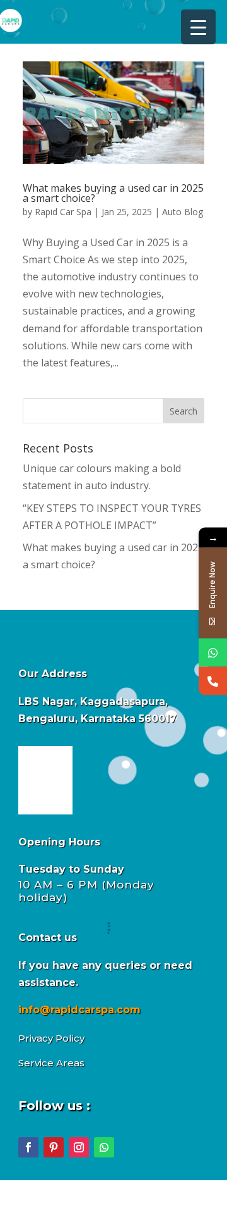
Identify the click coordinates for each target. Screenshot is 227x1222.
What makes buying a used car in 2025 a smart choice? (113, 193)
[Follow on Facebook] (28, 1147)
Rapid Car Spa (63, 212)
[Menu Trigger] (198, 26)
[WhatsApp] (213, 652)
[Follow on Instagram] (79, 1147)
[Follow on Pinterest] (54, 1147)
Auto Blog (182, 212)
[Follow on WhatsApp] (104, 1147)
